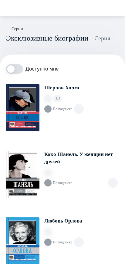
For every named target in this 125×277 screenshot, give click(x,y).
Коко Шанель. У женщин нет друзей (78, 157)
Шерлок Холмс (62, 88)
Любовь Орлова (63, 221)
